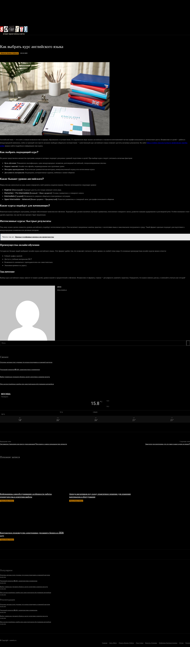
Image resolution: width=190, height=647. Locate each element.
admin (59, 287)
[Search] (188, 343)
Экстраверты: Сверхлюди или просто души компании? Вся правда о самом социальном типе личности (33, 444)
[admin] (27, 313)
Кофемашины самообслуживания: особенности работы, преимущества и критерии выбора (26, 495)
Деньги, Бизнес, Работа (9, 53)
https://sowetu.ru (62, 290)
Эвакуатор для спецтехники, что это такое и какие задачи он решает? (167, 444)
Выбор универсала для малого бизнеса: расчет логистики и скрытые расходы (25, 377)
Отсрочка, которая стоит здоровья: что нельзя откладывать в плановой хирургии (26, 362)
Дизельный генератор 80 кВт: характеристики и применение (20, 369)
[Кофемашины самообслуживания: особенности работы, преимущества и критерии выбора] (32, 476)
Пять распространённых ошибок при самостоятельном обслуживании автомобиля (27, 384)
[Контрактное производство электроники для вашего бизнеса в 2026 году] (32, 515)
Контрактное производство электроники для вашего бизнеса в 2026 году (32, 534)
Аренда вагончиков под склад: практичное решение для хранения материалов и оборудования (100, 495)
